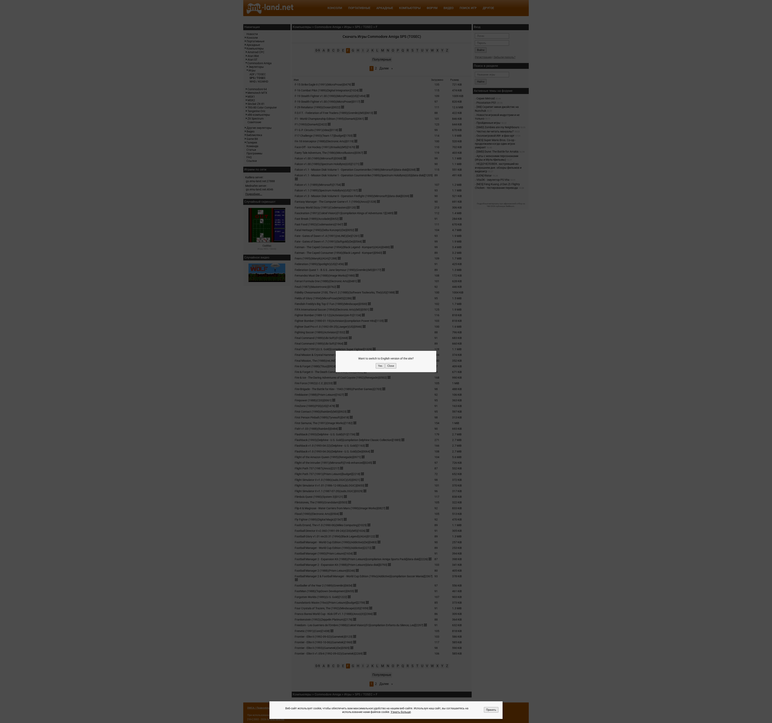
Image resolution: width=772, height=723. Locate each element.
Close (390, 365)
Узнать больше (401, 712)
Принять (491, 709)
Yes (380, 365)
